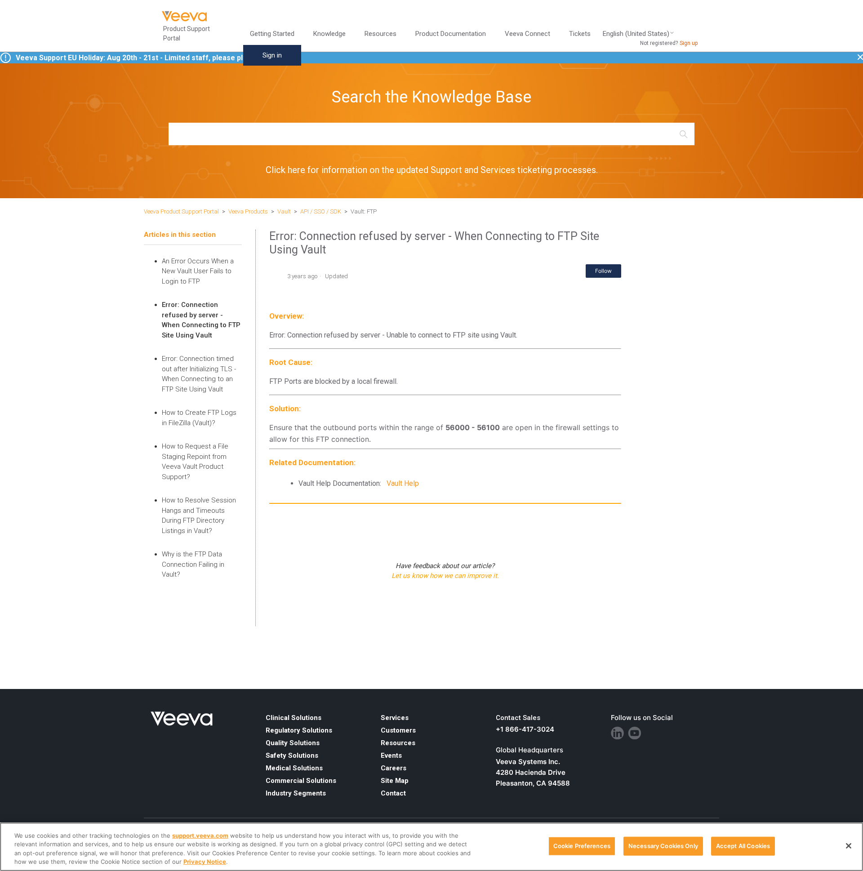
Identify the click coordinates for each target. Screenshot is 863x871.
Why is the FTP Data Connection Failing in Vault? (193, 564)
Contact (393, 793)
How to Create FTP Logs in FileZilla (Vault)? (199, 418)
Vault (284, 211)
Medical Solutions (294, 768)
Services (395, 718)
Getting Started (272, 34)
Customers (398, 730)
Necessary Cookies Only (663, 845)
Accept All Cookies (743, 845)
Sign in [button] (272, 55)
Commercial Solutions (301, 781)
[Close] (849, 846)
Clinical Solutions (293, 718)
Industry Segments (296, 793)
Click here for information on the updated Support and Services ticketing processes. (432, 169)
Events (391, 755)
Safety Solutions (292, 755)
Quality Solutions (293, 743)
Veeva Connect (527, 34)
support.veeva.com (200, 835)
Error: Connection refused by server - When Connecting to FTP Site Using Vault (201, 320)
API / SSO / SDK (320, 211)
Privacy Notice (204, 861)
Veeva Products (248, 211)
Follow (603, 270)
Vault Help (403, 483)
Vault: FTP (364, 211)
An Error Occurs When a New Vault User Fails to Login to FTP (198, 271)
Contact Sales (518, 718)
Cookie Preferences (581, 845)
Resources (398, 743)
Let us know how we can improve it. (445, 576)
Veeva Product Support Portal (181, 211)
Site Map (395, 781)
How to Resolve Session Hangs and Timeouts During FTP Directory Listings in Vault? (199, 515)
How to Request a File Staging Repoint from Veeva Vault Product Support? (195, 461)
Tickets (580, 34)
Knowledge (329, 34)
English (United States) (636, 34)
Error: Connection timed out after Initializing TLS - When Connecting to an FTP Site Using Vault (199, 374)
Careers (393, 768)
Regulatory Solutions (299, 730)
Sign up (689, 43)
